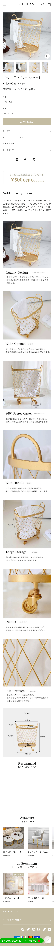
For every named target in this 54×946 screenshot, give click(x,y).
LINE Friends (12, 920)
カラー (5, 97)
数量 (5, 108)
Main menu (10, 912)
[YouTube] (49, 929)
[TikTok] (44, 929)
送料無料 (21, 84)
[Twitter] (28, 929)
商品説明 (6, 131)
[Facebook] (22, 929)
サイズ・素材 (8, 143)
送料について (8, 150)
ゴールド (9, 102)
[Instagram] (38, 929)
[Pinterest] (33, 929)
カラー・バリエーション (13, 137)
